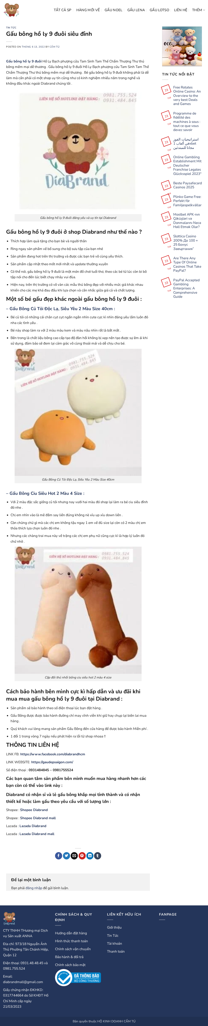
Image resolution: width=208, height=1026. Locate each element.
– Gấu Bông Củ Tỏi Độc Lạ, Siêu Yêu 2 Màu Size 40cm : (60, 309)
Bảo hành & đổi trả (69, 957)
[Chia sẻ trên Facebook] (58, 855)
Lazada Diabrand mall (37, 834)
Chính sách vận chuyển (73, 949)
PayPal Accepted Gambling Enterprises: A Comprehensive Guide (186, 288)
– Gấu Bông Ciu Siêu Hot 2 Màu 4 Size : (45, 493)
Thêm (197, 10)
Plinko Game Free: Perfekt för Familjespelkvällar (187, 201)
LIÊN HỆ (180, 10)
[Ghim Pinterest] (82, 855)
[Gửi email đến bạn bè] (74, 855)
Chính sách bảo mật (70, 965)
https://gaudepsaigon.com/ (52, 762)
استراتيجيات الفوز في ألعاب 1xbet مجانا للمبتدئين (186, 143)
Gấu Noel (113, 10)
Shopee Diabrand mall (38, 818)
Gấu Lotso (159, 10)
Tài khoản (114, 943)
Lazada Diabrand (33, 826)
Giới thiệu (114, 927)
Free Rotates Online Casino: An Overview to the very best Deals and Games (187, 95)
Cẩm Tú (55, 46)
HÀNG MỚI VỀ (88, 10)
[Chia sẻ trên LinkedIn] (89, 855)
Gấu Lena (136, 10)
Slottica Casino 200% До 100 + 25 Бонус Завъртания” (185, 242)
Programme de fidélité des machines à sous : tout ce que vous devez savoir (186, 121)
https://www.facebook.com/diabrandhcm (52, 754)
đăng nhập (34, 888)
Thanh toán (116, 951)
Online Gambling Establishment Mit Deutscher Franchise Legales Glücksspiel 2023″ (187, 165)
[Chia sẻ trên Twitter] (66, 855)
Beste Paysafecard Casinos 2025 (187, 185)
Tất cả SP (63, 10)
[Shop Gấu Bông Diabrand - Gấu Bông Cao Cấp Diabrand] (11, 10)
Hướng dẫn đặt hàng (71, 933)
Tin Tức (11, 27)
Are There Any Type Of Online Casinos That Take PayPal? (187, 264)
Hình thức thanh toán (71, 941)
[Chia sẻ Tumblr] (97, 855)
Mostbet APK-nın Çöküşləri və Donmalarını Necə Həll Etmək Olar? (187, 221)
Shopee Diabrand (34, 810)
